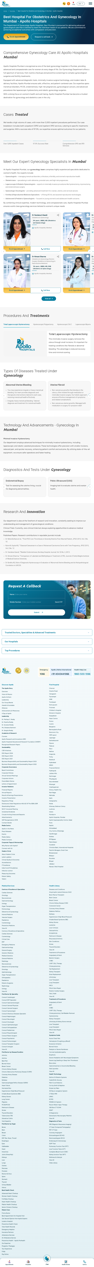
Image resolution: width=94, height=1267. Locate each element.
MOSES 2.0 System (55, 1102)
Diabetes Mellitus (54, 911)
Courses (4, 736)
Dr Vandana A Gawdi (39, 215)
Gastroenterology (7, 901)
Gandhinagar (53, 834)
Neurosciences (6, 898)
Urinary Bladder (6, 1185)
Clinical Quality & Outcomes (10, 860)
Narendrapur (53, 842)
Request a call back (42, 37)
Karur (50, 748)
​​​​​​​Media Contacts (7, 840)
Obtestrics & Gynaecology (10, 912)
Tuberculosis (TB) (7, 1115)
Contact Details (7, 823)
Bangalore (52, 726)
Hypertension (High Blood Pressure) (13, 1091)
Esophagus (5, 1141)
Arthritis (4, 1055)
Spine (3, 1176)
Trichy (51, 757)
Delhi (50, 798)
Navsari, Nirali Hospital (56, 866)
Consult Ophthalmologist (10, 1025)
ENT (3, 942)
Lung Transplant (54, 982)
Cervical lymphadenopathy (57, 1052)
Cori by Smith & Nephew (57, 1085)
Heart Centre (53, 718)
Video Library (53, 1163)
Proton (51, 721)
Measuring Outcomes (8, 873)
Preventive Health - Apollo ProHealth (13, 1240)
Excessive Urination (55, 1044)
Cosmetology (6, 923)
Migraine (4, 1102)
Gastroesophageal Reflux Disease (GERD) (15, 1083)
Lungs (4, 1163)
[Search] (68, 3)
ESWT (51, 1110)
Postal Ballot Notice (8, 781)
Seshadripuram (53, 740)
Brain (3, 1130)
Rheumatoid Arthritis (55, 939)
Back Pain (5, 1061)
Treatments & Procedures (57, 952)
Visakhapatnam (54, 787)
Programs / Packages (8, 1246)
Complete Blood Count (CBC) (58, 1152)
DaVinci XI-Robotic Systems (58, 1077)
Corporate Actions (7, 778)
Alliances (4, 708)
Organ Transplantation (9, 906)
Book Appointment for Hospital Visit (13, 1216)
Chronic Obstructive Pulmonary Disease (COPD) (17, 1072)
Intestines (5, 1152)
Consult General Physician (10, 1005)
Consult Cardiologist (8, 997)
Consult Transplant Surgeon (10, 1044)
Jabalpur (51, 864)
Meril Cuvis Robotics (55, 1083)
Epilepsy (4, 1080)
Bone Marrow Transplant (56, 895)
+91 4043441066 (60, 674)
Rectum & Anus (7, 1174)
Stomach (4, 1179)
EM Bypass (52, 839)
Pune (50, 823)
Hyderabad (52, 762)
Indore (51, 812)
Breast (4, 1132)
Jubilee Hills (53, 773)
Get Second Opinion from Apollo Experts (14, 1218)
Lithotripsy (52, 977)
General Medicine (7, 958)
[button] (90, 251)
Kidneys (4, 1157)
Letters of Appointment (9, 784)
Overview (5, 691)
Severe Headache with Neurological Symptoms (64, 1057)
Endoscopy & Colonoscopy (57, 1141)
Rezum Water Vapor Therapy (58, 1105)
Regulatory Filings (7, 801)
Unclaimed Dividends (8, 812)
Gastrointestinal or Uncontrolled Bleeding (62, 1066)
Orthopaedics (6, 977)
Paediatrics (5, 920)
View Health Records (8, 1227)
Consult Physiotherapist (9, 1033)
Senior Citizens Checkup (9, 1207)
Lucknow (52, 809)
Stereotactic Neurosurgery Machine (60, 1115)
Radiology (5, 961)
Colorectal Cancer (55, 906)
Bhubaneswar (53, 853)
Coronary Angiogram (55, 1132)
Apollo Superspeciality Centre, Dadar (60, 820)
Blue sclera (52, 1063)
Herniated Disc (6, 1088)
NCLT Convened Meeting (10, 809)
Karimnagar (52, 776)
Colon (4, 1135)
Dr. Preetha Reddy (7, 722)
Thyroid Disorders (7, 1113)
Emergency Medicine (8, 944)
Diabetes (4, 1077)
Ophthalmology (6, 972)
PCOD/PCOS (6, 1105)
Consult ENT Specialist (9, 1000)
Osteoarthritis (53, 930)
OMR (50, 699)
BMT (50, 1005)
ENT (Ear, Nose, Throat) (9, 1138)
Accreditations (6, 862)
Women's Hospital (55, 713)
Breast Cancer (6, 1066)
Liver (3, 1160)
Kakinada (52, 795)
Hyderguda (52, 770)
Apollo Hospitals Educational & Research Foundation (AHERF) (21, 742)
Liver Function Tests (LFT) (57, 1149)
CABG (51, 961)
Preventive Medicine (8, 925)
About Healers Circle (8, 854)
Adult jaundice (53, 1068)
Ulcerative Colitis (7, 1118)
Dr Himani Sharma (39, 257)
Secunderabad (53, 781)
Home (5, 11)
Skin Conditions (54, 941)
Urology (4, 903)
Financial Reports (7, 790)
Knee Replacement (55, 974)
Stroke (4, 1110)
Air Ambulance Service (9, 1238)
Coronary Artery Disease (9, 1074)
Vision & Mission (7, 694)
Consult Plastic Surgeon (9, 1036)
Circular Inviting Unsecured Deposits (13, 814)
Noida (51, 803)
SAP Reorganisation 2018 (10, 820)
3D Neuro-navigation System (58, 1091)
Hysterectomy (53, 1016)
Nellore (51, 751)
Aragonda (52, 754)
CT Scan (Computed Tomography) (59, 1127)
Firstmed (52, 707)
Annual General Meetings (10, 775)
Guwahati (52, 845)
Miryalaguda (53, 779)
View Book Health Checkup (65, 1262)
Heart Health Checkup (9, 1202)
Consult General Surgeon (10, 1008)
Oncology (5, 895)
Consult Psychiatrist (8, 1038)
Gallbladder (5, 1146)
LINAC (51, 1096)
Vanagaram (52, 694)
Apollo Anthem (6, 697)
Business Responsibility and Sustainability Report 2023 (19, 761)
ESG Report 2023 (7, 756)
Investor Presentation (8, 798)
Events (4, 834)
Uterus (4, 1187)
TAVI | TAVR (52, 993)
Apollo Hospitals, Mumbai (57, 817)
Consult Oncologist (8, 1022)
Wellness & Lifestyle (55, 1157)
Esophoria (52, 1055)
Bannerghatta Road (55, 729)
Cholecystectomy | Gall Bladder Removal (62, 1013)
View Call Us (84, 1262)
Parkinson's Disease (8, 1107)
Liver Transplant (54, 980)
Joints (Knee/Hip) (7, 1154)
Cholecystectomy (54, 966)
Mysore (51, 743)
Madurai (51, 746)
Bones (4, 1127)
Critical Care (6, 939)
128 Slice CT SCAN (55, 1107)
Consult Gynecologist (9, 1011)
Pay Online (5, 1254)
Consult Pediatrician (8, 1030)
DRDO (51, 765)
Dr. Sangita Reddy (7, 730)
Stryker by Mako (54, 1088)
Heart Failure (6, 1085)
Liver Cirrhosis (53, 928)
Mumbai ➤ (52, 814)
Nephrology (5, 986)
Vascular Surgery (7, 917)
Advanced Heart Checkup (10, 1193)
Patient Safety (6, 876)
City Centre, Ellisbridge (56, 831)
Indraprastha (53, 801)
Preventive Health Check (10, 1224)
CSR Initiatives (6, 750)
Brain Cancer (53, 897)
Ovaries (4, 1165)
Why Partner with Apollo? (10, 845)
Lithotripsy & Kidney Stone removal (60, 1021)
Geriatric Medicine (7, 953)
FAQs (3, 1251)
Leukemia (52, 925)
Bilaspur (51, 855)
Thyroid (4, 1182)
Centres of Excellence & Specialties (13, 931)
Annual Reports (7, 792)
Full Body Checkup (8, 1199)
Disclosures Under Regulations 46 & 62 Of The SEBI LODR (20, 803)
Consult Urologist (7, 1046)
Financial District (54, 768)
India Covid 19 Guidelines (10, 868)
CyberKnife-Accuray (55, 1080)
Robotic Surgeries (7, 983)
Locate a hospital (7, 1221)
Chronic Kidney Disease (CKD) (58, 903)
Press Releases (6, 831)
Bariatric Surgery (54, 958)
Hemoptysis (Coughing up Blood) (59, 1041)
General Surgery (7, 950)
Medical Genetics (7, 956)
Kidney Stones (6, 1096)
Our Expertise (6, 1243)
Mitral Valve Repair (55, 988)
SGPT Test (52, 1143)
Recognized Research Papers (11, 744)
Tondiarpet (52, 702)
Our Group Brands (7, 702)
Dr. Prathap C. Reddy (8, 719)
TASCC (4, 879)
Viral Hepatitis (6, 1121)
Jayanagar (52, 738)
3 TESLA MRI (53, 1094)
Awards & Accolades (8, 705)
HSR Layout (53, 735)
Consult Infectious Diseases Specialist (14, 1014)
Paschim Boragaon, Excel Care (58, 850)
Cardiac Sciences (7, 892)
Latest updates (6, 857)
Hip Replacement (54, 969)
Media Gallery (6, 837)
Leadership (5, 700)
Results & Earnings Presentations (12, 795)
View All (4, 928)
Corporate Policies (7, 773)
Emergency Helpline (8, 1229)
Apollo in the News (8, 828)
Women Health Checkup (9, 1196)
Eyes (3, 1143)
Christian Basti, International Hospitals (61, 847)
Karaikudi (52, 759)
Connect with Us (7, 848)
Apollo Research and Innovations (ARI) (14, 739)
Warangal (52, 784)
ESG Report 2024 (7, 753)
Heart (3, 1149)
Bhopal (51, 861)
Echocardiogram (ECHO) (56, 1135)
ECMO (51, 1099)
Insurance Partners (8, 1232)
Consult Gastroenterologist (10, 1003)
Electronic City (53, 732)
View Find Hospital (28, 1262)
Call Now (46, 249)
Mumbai (12, 11)
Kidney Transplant (54, 971)
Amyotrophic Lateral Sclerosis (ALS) (60, 892)
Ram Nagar (52, 792)
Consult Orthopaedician (9, 1027)
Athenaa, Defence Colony (57, 806)
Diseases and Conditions (57, 889)
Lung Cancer (6, 1099)
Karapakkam (53, 716)
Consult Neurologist (8, 1019)
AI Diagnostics (53, 1113)
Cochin (51, 724)
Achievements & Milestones (10, 711)
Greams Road (53, 691)
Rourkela (52, 858)
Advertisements (7, 817)
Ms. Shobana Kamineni (9, 727)
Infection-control (7, 871)
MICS (51, 985)
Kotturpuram (53, 705)
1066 (73, 4)
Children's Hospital (55, 710)
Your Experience (7, 1249)
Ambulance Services (8, 1235)
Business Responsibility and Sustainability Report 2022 (19, 764)
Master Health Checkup (9, 1204)
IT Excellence (6, 865)
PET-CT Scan (53, 1130)
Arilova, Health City (55, 790)
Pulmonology (6, 909)
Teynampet (52, 696)
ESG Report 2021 (7, 759)
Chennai (51, 688)
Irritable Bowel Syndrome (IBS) (11, 1094)
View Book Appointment (9, 1262)
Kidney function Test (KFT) (57, 1154)
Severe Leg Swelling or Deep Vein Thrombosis (63, 1060)
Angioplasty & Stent (55, 955)
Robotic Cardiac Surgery (56, 991)
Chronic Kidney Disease (9, 1069)
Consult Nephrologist (8, 1016)
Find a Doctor (6, 1213)
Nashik (51, 825)
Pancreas (4, 1168)
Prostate (4, 1171)
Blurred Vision (6, 1063)
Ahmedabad (53, 828)
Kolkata (51, 836)
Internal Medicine (7, 914)
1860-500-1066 (82, 674)
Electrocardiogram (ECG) (57, 1138)
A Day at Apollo (6, 713)
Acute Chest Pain (54, 1038)
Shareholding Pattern (8, 806)
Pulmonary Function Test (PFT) (58, 1146)
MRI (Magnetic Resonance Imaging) (60, 1124)
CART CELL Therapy (55, 963)
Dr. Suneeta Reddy (8, 725)
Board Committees (8, 770)
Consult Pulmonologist (9, 1041)
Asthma (4, 1058)
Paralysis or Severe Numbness (58, 1049)
